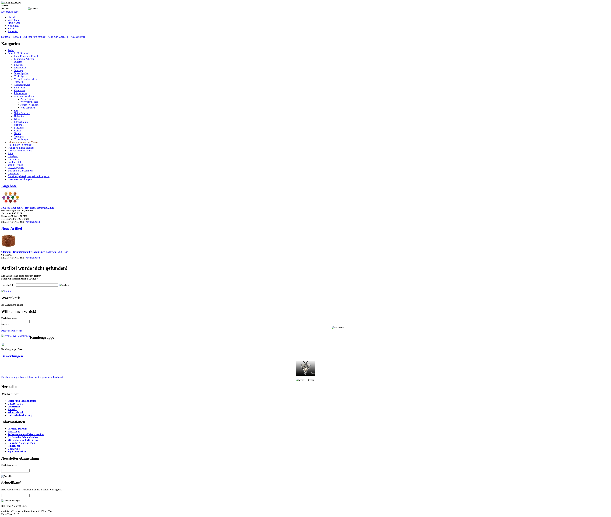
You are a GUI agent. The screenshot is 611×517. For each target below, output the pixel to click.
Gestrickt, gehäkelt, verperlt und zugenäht (28, 176)
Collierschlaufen (22, 84)
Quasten (18, 61)
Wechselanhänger (29, 102)
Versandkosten (32, 221)
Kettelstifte (19, 90)
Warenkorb (13, 20)
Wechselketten (78, 36)
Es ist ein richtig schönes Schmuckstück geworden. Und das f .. (33, 377)
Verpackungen (21, 139)
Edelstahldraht (21, 122)
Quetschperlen (21, 73)
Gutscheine (13, 173)
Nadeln (17, 133)
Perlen (11, 50)
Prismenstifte (20, 93)
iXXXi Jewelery (16, 167)
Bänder (17, 119)
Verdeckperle (20, 76)
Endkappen (19, 87)
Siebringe (19, 124)
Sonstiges (19, 136)
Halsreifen (19, 116)
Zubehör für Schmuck (34, 36)
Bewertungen (12, 356)
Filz (16, 110)
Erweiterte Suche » (10, 11)
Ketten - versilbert (29, 104)
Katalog (17, 36)
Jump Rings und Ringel (26, 56)
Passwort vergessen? (11, 330)
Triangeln (19, 81)
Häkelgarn (13, 156)
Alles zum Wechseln (58, 36)
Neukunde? (13, 25)
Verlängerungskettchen (25, 79)
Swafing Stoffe (15, 162)
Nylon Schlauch (22, 113)
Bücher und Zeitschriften (20, 170)
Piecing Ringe (27, 99)
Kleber (17, 130)
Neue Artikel (11, 228)
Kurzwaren (13, 159)
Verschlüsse (20, 67)
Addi (10, 153)
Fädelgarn (19, 127)
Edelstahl (18, 64)
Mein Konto (14, 22)
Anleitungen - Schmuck (20, 144)
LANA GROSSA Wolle (20, 150)
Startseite (12, 17)
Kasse (11, 28)
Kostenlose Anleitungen (20, 179)
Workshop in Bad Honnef (21, 147)
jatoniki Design (15, 165)
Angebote (9, 186)
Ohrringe (18, 70)
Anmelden (13, 31)
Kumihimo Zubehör (24, 59)
